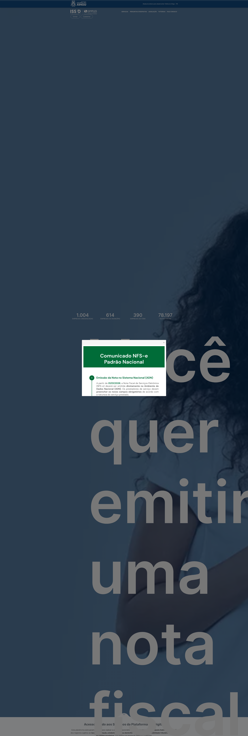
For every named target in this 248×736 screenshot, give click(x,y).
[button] (164, 342)
